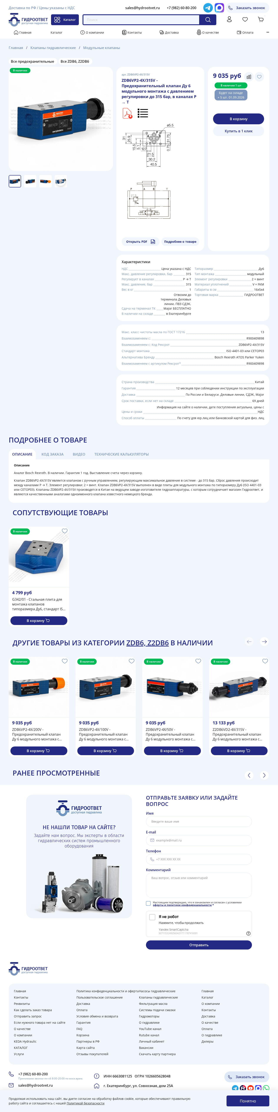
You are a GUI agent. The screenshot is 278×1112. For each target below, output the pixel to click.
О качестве (210, 32)
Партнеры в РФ (87, 1041)
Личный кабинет (151, 1041)
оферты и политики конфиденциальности (182, 905)
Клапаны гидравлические (53, 47)
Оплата (247, 32)
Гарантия (83, 1022)
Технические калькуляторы (121, 454)
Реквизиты (22, 1004)
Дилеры (207, 1041)
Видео (79, 454)
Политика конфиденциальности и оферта (107, 991)
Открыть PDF (136, 241)
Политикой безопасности (85, 1103)
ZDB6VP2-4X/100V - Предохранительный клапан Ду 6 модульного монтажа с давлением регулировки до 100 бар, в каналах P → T (105, 734)
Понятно (248, 1101)
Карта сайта (85, 1048)
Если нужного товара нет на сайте (39, 1022)
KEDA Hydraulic (25, 1041)
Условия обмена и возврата (97, 1016)
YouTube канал (150, 1029)
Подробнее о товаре (180, 241)
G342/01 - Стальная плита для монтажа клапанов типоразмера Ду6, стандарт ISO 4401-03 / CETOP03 (38, 604)
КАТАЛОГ (21, 1048)
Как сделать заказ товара (33, 1010)
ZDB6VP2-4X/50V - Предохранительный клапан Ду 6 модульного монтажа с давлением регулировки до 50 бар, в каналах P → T (171, 734)
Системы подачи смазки (157, 1010)
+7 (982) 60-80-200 (181, 7)
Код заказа (52, 454)
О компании (95, 32)
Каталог (69, 20)
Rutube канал (149, 1035)
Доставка (172, 32)
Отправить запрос (28, 1016)
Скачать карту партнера (157, 1054)
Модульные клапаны (101, 47)
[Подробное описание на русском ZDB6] (143, 113)
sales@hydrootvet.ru (142, 7)
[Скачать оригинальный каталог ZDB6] (127, 113)
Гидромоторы (149, 1016)
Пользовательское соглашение (99, 997)
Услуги (19, 1054)
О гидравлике (149, 1022)
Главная (25, 32)
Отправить (199, 945)
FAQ (79, 1029)
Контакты (134, 32)
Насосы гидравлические (157, 991)
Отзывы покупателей (92, 1054)
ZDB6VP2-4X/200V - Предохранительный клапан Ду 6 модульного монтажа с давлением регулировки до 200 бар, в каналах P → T (38, 734)
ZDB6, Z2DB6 (147, 642)
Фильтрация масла (153, 1004)
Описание (22, 454)
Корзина (82, 1035)
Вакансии (146, 1048)
